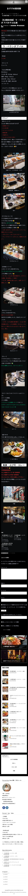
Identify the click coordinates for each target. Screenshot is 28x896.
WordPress (8, 892)
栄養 (14, 770)
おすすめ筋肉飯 (12, 553)
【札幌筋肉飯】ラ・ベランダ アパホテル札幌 (12, 865)
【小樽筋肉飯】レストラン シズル (17, 679)
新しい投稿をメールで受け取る (11, 625)
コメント (4, 567)
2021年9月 (5, 874)
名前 (3, 583)
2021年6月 (5, 881)
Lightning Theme (14, 892)
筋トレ (14, 763)
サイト (3, 597)
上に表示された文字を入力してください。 (12, 614)
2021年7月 (5, 879)
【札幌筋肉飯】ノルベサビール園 (16, 671)
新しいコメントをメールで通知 (11, 622)
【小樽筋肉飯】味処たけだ (15, 711)
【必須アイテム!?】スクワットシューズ (11, 862)
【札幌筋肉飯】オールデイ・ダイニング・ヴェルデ (6, 537)
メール (3, 590)
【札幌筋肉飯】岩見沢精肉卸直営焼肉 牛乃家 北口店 (6, 545)
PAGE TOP (26, 867)
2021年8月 (5, 876)
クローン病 (14, 767)
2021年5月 (5, 884)
